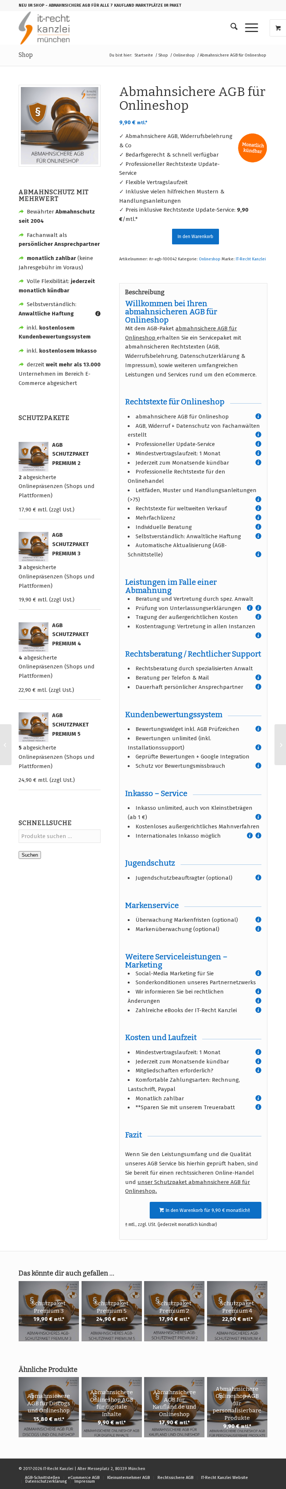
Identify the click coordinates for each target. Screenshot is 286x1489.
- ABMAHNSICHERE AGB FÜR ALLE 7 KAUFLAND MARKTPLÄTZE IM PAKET (113, 5)
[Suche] (230, 28)
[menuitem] (230, 28)
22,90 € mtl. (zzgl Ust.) (46, 690)
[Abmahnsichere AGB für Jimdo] (280, 744)
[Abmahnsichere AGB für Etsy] (6, 744)
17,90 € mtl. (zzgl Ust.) (46, 509)
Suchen (30, 855)
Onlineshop (209, 259)
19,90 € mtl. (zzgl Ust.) (46, 599)
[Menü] (248, 28)
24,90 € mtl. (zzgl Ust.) (47, 780)
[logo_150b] (46, 28)
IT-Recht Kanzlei (251, 259)
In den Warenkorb (195, 236)
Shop (26, 54)
